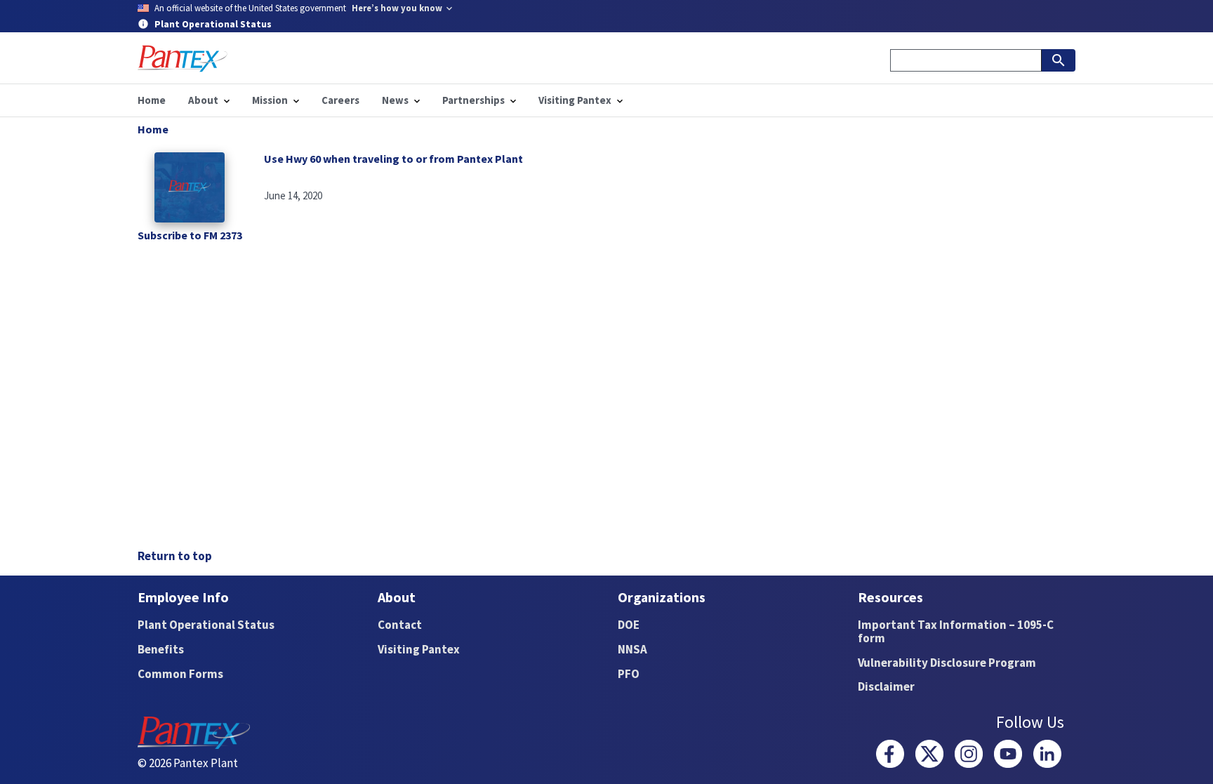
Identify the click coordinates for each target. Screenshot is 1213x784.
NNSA (632, 649)
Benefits (161, 649)
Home (153, 129)
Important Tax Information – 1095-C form (956, 631)
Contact (400, 624)
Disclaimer (886, 686)
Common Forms (180, 674)
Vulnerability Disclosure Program (947, 662)
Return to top (175, 556)
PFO (628, 674)
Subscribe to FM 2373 (190, 235)
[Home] (182, 59)
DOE (628, 624)
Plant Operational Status (206, 624)
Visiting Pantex (419, 649)
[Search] (1058, 60)
